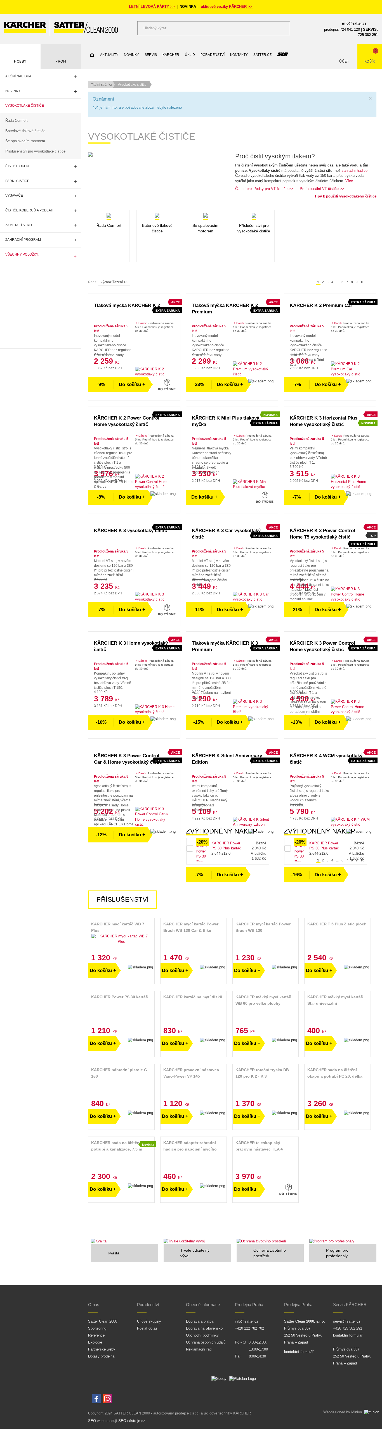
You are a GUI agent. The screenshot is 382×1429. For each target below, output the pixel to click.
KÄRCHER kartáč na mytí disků (192, 997)
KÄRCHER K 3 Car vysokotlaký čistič (226, 534)
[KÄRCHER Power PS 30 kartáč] (121, 1009)
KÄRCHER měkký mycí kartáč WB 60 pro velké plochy (263, 1000)
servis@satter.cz (346, 1321)
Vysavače (14, 195)
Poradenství (213, 55)
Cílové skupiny (149, 1321)
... (337, 282)
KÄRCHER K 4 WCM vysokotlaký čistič (326, 759)
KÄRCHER (170, 55)
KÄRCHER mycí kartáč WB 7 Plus (117, 927)
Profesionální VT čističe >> (322, 189)
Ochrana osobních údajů (205, 1342)
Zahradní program (23, 240)
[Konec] (373, 282)
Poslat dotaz (147, 1328)
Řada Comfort (16, 120)
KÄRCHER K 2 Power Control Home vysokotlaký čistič (126, 421)
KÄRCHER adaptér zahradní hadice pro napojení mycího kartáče (190, 1146)
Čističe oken (17, 166)
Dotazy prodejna (101, 1356)
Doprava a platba (199, 1321)
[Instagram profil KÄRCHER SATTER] (108, 1399)
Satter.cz (262, 55)
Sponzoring (97, 1328)
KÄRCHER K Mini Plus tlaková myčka (225, 421)
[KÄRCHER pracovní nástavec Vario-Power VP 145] (193, 1082)
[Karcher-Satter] (61, 27)
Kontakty (239, 55)
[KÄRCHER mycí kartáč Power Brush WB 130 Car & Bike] (193, 939)
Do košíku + (132, 384)
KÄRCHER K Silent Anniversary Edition (227, 759)
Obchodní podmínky (202, 1335)
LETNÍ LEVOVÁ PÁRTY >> (152, 6)
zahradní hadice (354, 170)
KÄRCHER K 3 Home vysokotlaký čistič (131, 646)
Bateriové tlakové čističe (25, 131)
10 (362, 282)
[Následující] (368, 282)
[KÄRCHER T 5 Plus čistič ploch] (337, 936)
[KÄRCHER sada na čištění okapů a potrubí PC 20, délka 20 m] (337, 1082)
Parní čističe (17, 181)
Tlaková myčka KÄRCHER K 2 (127, 305)
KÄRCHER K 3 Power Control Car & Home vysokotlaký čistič (128, 759)
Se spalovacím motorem (25, 141)
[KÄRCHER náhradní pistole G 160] (121, 1082)
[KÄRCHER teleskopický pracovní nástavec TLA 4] (265, 1155)
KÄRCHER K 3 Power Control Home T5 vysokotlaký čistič (322, 534)
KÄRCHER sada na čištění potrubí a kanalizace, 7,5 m (116, 1145)
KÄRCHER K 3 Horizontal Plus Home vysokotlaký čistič (323, 421)
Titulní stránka (101, 85)
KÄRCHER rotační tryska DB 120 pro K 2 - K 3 (262, 1073)
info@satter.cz (354, 23)
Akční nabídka (18, 76)
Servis (151, 55)
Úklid (190, 55)
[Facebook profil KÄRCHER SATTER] (96, 1399)
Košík (369, 61)
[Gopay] (220, 1380)
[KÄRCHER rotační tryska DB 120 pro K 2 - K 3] (265, 1082)
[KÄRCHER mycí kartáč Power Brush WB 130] (265, 939)
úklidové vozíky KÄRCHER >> (227, 6)
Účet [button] (344, 61)
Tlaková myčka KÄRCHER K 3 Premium (225, 646)
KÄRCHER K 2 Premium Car (321, 305)
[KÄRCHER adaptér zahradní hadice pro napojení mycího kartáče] (193, 1155)
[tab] (122, 899)
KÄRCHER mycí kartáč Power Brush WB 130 (263, 927)
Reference (96, 1335)
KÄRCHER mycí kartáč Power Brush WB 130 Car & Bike (190, 927)
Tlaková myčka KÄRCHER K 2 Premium (225, 309)
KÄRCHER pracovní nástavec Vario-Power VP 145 (191, 1073)
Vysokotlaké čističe (24, 106)
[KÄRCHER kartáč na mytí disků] (193, 1009)
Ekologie (95, 1342)
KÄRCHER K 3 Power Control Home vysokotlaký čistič (322, 646)
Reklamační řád (198, 1349)
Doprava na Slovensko (204, 1328)
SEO (92, 1421)
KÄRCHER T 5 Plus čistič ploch (337, 924)
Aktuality (109, 55)
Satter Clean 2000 (102, 1321)
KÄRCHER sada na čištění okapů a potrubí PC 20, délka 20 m (334, 1074)
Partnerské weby (101, 1349)
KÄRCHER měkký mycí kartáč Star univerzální (335, 1000)
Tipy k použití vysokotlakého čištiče (345, 196)
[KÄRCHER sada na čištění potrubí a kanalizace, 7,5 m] (121, 1155)
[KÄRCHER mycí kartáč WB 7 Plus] (121, 939)
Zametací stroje (20, 225)
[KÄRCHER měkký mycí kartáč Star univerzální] (337, 1009)
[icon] (92, 55)
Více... (350, 181)
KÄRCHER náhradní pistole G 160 (119, 1073)
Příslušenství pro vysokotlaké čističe (35, 151)
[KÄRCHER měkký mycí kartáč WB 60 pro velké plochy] (265, 1009)
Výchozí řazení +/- (114, 282)
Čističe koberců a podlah (29, 210)
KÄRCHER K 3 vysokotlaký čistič (130, 530)
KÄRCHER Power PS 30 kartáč (119, 997)
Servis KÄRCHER (350, 1304)
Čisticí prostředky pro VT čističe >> (264, 189)
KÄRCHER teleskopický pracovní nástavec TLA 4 (259, 1145)
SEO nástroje (129, 1421)
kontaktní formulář (298, 1352)
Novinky (12, 91)
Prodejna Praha (249, 1304)
